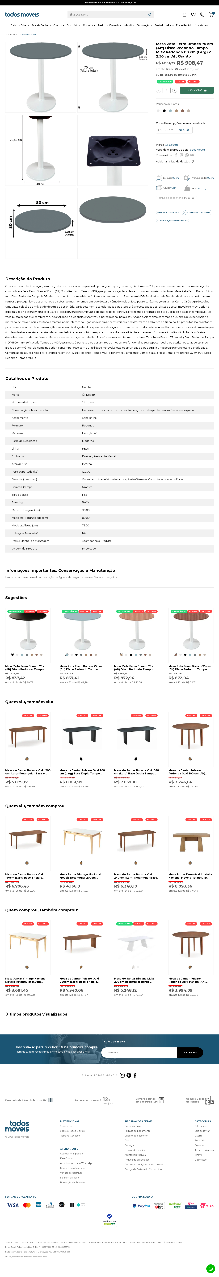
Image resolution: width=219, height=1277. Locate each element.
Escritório (72, 25)
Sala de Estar (19, 25)
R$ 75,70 (180, 69)
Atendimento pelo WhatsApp (76, 1163)
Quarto (57, 25)
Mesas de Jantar (28, 34)
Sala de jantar (202, 1130)
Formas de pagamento (138, 1130)
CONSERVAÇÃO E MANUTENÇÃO (172, 220)
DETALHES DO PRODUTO (198, 212)
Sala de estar (202, 1126)
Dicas (128, 1140)
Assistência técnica (135, 1154)
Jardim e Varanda (108, 25)
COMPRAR (194, 90)
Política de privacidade (137, 1159)
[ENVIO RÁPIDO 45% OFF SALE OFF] (28, 649)
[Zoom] (40, 111)
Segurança (66, 1126)
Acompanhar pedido (71, 1153)
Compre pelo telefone (72, 1168)
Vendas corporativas (71, 1172)
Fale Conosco (67, 1158)
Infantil (128, 25)
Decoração (143, 25)
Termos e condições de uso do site (144, 1164)
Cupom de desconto (136, 1135)
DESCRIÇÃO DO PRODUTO (169, 212)
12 (168, 69)
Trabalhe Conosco (70, 1135)
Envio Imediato (164, 25)
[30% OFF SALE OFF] (82, 857)
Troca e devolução (135, 1150)
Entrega (129, 1145)
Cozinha (88, 25)
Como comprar (133, 1126)
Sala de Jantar (40, 25)
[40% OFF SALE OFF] (28, 753)
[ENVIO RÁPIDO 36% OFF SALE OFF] (137, 961)
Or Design (171, 144)
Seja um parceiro (69, 1177)
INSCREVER (190, 1052)
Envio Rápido (184, 25)
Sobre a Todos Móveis (72, 1130)
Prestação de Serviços (72, 1182)
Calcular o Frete (166, 130)
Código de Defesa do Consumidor (144, 1169)
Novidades (201, 25)
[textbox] (106, 14)
